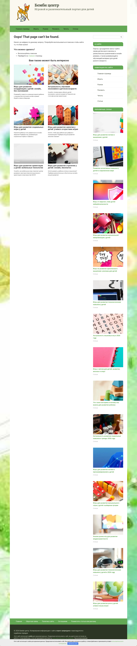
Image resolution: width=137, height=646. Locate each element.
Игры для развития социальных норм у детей (28, 128)
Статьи (75, 29)
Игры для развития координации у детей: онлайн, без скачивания (27, 88)
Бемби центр (47, 5)
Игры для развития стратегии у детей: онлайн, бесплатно (62, 166)
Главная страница (22, 29)
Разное (45, 29)
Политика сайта (48, 621)
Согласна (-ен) (72, 643)
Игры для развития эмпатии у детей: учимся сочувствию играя (63, 128)
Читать (66, 29)
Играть (36, 29)
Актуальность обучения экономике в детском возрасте (62, 87)
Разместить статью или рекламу (83, 621)
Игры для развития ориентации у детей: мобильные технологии (28, 166)
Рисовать (55, 29)
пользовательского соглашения (63, 638)
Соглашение (62, 621)
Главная (19, 621)
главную (31, 56)
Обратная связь (32, 621)
